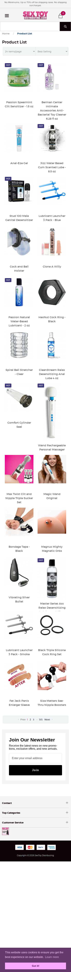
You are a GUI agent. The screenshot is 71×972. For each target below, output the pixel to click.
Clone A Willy (52, 266)
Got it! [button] (35, 965)
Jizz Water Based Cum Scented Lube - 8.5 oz (52, 167)
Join (35, 770)
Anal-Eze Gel (19, 163)
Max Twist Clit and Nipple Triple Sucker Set (19, 498)
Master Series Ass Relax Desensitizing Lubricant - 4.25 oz (51, 607)
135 (41, 719)
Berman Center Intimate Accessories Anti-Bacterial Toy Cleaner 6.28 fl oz (52, 110)
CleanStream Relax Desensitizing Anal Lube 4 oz (52, 374)
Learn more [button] (52, 957)
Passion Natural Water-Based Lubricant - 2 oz (19, 321)
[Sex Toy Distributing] (35, 15)
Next (47, 719)
